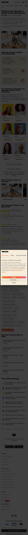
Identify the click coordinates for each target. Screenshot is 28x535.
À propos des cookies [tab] (21, 255)
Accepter (14, 277)
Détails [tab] (12, 255)
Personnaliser (13, 279)
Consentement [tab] (5, 255)
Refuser (14, 282)
